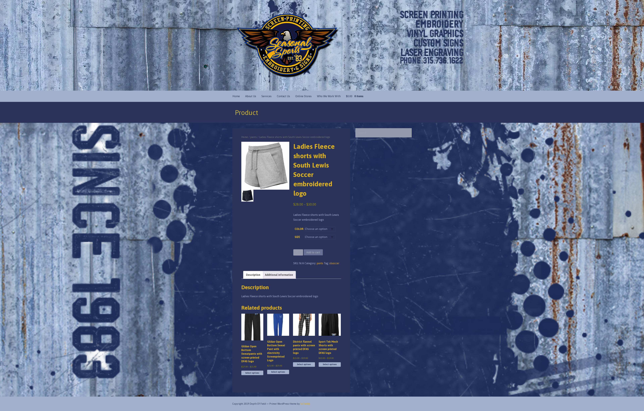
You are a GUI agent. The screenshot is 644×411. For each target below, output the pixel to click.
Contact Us (283, 96)
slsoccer (334, 263)
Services (266, 96)
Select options (252, 373)
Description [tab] (253, 274)
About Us (250, 96)
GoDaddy (305, 403)
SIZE (297, 236)
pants (253, 137)
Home (236, 96)
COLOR (299, 228)
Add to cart (313, 252)
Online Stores (303, 96)
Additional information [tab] (279, 274)
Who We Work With (329, 96)
